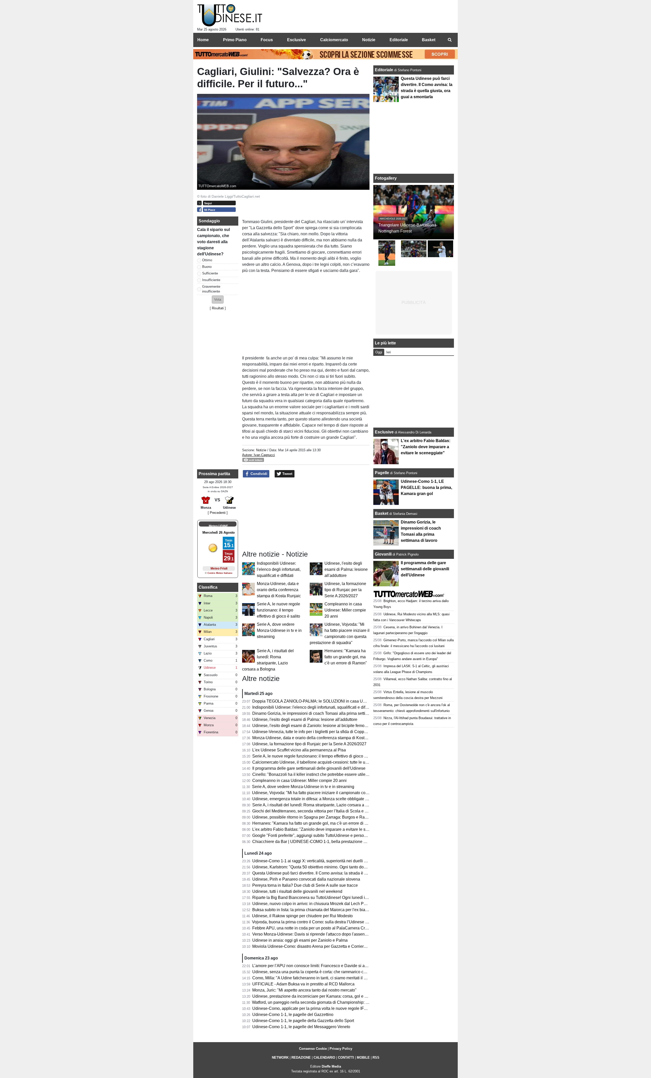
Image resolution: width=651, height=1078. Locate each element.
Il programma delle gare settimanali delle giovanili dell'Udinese (308, 768)
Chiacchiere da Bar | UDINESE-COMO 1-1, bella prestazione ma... (312, 841)
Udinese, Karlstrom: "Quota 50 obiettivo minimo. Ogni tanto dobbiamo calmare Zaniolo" (330, 867)
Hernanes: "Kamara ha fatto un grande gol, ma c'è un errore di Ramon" (345, 657)
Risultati (218, 308)
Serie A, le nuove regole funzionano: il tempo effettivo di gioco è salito (278, 610)
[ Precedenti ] (218, 513)
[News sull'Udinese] (229, 15)
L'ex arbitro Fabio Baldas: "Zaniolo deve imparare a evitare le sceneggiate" (319, 829)
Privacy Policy (341, 1049)
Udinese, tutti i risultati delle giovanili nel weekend (297, 891)
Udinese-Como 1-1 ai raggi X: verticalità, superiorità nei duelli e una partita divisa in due (331, 861)
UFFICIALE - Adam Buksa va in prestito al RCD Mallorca (303, 984)
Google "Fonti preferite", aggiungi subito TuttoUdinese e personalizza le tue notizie (326, 835)
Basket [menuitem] (428, 40)
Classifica (208, 587)
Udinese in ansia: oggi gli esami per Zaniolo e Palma (300, 940)
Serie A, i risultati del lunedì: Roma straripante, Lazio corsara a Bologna (316, 805)
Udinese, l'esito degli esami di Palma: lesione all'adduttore (346, 569)
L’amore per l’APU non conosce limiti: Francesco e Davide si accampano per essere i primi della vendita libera (351, 966)
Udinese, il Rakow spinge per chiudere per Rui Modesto (302, 916)
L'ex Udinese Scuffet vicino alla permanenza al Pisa (299, 750)
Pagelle (382, 473)
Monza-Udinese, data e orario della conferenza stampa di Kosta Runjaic (279, 589)
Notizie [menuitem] (368, 40)
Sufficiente (210, 273)
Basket (381, 513)
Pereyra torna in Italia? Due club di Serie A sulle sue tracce (305, 885)
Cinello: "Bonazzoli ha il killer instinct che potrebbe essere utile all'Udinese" (320, 774)
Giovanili (383, 554)
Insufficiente (211, 280)
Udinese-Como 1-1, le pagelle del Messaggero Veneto (301, 1027)
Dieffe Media (331, 1066)
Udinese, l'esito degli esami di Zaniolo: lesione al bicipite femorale (311, 725)
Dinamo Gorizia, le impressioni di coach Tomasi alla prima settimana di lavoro (322, 713)
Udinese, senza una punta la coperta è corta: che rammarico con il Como (317, 972)
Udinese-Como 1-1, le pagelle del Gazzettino (292, 1014)
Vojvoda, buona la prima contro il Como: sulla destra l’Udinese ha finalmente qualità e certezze (337, 922)
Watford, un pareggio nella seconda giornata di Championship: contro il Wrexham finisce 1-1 (335, 1002)
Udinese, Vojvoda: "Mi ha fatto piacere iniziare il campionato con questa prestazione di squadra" (338, 793)
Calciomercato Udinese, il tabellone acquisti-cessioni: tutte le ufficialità (315, 762)
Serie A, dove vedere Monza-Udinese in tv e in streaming (279, 630)
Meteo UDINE (218, 526)
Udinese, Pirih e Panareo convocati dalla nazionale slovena (306, 879)
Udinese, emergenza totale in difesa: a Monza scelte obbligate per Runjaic (319, 799)
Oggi (378, 352)
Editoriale (384, 70)
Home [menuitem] (203, 40)
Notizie (261, 450)
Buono (207, 267)
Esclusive (384, 432)
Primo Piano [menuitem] (235, 40)
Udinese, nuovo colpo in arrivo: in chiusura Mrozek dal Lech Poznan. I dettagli (322, 903)
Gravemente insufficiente (211, 289)
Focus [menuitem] (267, 40)
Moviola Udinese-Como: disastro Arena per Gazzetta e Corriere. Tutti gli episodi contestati (332, 946)
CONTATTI (346, 1057)
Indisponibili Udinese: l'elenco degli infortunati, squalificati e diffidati (279, 569)
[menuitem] (450, 40)
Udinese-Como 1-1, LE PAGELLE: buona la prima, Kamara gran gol (426, 487)
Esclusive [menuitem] (296, 40)
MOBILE (363, 1057)
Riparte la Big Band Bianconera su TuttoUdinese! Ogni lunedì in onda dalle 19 (322, 897)
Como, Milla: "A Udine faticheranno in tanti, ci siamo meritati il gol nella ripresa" (323, 978)
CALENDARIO (324, 1057)
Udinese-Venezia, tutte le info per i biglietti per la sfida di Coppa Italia (314, 732)
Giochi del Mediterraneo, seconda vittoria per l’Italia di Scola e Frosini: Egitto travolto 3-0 (331, 811)
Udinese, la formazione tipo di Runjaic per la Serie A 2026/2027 (345, 589)
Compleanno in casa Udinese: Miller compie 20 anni (345, 610)
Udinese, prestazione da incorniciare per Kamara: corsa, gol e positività (316, 996)
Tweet (286, 474)
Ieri (388, 352)
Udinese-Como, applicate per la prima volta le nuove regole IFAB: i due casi (320, 1008)
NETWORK (280, 1057)
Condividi (258, 474)
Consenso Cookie (313, 1049)
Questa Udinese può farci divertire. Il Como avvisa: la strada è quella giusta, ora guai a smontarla (339, 873)
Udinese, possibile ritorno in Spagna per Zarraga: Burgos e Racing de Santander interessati (334, 817)
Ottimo (207, 260)
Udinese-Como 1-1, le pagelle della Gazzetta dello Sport (303, 1020)
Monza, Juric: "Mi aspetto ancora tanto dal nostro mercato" (304, 990)
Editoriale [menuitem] (399, 40)
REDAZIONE (301, 1057)
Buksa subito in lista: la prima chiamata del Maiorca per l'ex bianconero (316, 910)
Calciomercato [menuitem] (334, 40)
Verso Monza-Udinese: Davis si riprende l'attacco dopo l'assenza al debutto (320, 934)
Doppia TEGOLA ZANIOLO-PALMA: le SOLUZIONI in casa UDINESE (315, 701)
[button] (218, 299)
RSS (376, 1057)
